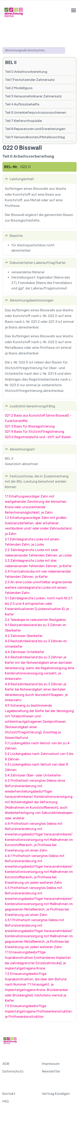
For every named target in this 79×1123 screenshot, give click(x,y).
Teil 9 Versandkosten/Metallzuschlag (35, 137)
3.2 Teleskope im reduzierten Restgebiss (35, 620)
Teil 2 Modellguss (19, 88)
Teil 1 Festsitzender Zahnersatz (30, 79)
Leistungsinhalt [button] (22, 179)
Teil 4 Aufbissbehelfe (22, 104)
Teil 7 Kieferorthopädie (23, 121)
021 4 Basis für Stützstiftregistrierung (34, 432)
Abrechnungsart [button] (22, 449)
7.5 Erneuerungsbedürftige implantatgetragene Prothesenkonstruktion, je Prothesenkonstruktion (39, 1011)
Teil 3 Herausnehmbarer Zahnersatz (33, 96)
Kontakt (8, 1094)
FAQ (5, 1101)
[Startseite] (13, 12)
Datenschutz (12, 1071)
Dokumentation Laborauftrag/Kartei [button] (37, 263)
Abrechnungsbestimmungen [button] (31, 300)
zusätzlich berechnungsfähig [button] (32, 406)
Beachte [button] (16, 236)
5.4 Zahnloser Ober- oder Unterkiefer (33, 775)
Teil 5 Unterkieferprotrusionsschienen (35, 112)
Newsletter (51, 1071)
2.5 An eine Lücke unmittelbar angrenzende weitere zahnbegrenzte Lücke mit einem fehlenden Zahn (38, 587)
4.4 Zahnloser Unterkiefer (24, 652)
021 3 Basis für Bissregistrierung (30, 426)
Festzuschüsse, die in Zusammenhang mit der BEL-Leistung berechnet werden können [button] (36, 481)
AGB (5, 1064)
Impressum (51, 1064)
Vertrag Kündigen (56, 1094)
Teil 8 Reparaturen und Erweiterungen (35, 129)
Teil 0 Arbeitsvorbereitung (26, 71)
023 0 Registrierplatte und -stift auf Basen (38, 437)
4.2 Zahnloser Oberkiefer (24, 636)
